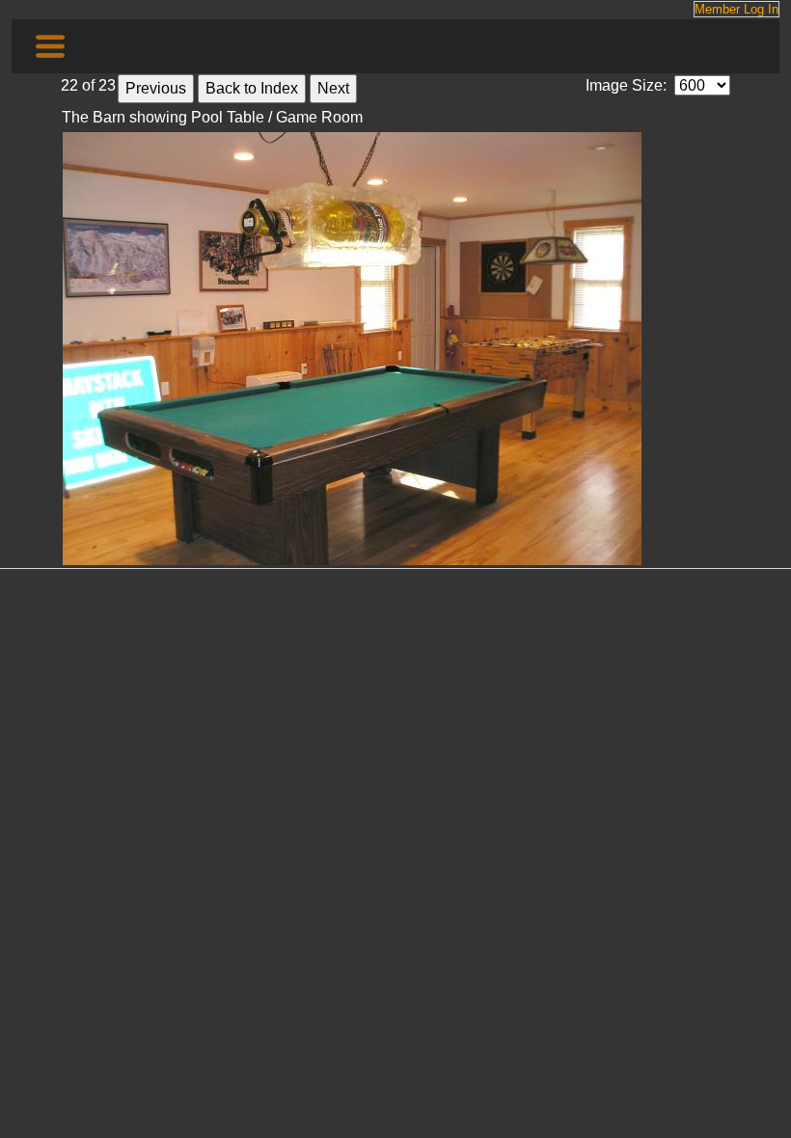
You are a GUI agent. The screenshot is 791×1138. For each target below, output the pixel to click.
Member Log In (736, 9)
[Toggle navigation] (50, 46)
